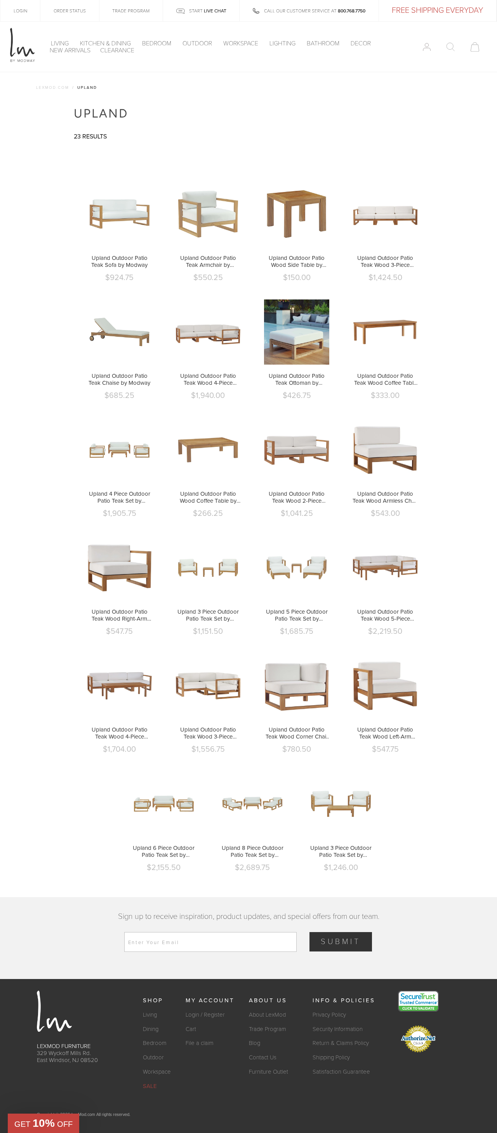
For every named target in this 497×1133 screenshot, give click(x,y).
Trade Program (267, 1029)
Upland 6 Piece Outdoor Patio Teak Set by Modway (164, 851)
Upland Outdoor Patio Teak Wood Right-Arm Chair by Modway (120, 615)
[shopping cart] (474, 47)
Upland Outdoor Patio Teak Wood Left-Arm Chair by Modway (385, 733)
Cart (191, 1029)
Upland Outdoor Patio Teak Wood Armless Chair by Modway (385, 497)
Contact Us (262, 1057)
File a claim (200, 1043)
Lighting (283, 43)
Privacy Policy (329, 1014)
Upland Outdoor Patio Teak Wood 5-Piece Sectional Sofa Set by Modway (385, 615)
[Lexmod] (22, 45)
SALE (150, 1086)
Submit (341, 941)
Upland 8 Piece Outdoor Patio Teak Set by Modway (252, 851)
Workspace (241, 43)
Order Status (70, 11)
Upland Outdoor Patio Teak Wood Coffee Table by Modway (385, 379)
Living (60, 43)
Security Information (338, 1029)
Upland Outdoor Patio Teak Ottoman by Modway (297, 379)
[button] (43, 1123)
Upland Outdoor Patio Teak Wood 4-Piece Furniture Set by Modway (119, 733)
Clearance (117, 50)
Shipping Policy (331, 1057)
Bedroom (157, 43)
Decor (361, 43)
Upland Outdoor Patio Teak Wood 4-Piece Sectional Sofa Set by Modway (208, 379)
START (207, 11)
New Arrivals (70, 50)
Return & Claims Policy (341, 1043)
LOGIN (20, 11)
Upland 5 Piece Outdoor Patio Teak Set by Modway (297, 615)
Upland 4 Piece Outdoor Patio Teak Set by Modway (119, 497)
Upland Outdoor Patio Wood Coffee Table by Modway (208, 497)
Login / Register (205, 1014)
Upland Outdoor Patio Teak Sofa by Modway (119, 261)
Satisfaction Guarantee (341, 1071)
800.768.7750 (351, 11)
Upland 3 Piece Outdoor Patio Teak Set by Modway (208, 615)
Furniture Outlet (268, 1071)
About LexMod (267, 1014)
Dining (150, 1029)
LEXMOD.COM (52, 87)
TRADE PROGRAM (130, 11)
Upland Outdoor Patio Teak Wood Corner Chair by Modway (297, 733)
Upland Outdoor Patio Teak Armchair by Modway (208, 261)
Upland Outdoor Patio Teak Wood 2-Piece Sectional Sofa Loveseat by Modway (296, 497)
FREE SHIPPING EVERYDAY (437, 10)
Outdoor (198, 43)
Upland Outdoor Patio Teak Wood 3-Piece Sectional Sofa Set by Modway (385, 261)
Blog (254, 1043)
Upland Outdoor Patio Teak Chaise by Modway (119, 379)
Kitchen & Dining (106, 43)
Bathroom (324, 43)
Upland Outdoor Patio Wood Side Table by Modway (297, 261)
